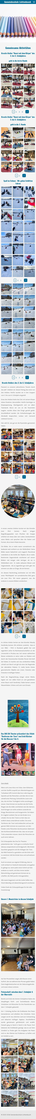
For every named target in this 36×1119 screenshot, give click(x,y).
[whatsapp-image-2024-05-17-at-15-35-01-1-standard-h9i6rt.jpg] (6, 80)
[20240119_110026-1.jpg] (18, 203)
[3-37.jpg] (6, 593)
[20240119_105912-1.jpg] (18, 214)
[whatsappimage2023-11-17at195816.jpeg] (18, 468)
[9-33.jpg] (29, 616)
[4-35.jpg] (18, 605)
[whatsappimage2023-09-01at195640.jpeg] (26, 1081)
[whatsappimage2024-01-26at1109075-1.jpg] (29, 300)
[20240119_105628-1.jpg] (29, 237)
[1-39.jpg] (18, 593)
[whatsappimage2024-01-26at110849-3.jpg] (6, 289)
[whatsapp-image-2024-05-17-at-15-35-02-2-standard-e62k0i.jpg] (6, 91)
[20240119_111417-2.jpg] (6, 203)
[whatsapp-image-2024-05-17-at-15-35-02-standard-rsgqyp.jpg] (29, 91)
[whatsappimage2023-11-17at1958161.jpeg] (6, 457)
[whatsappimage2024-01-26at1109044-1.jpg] (29, 357)
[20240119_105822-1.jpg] (29, 226)
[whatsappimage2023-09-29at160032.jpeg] (18, 920)
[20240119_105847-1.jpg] (18, 226)
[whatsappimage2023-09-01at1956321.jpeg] (26, 1064)
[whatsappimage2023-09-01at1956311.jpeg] (26, 1047)
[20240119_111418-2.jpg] (6, 191)
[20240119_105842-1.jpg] (6, 237)
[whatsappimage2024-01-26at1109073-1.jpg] (6, 323)
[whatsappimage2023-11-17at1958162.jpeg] (6, 468)
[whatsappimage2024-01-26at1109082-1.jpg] (6, 300)
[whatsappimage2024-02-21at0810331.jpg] (18, 144)
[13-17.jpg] (29, 627)
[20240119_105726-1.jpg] (18, 237)
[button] (33, 744)
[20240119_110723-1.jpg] (29, 203)
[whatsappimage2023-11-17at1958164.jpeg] (6, 434)
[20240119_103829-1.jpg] (29, 271)
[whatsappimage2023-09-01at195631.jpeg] (9, 1047)
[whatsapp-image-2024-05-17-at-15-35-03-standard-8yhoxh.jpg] (29, 103)
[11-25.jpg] (18, 627)
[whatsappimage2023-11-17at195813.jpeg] (18, 434)
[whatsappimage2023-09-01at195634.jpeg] (26, 1098)
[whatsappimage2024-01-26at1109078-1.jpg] (29, 289)
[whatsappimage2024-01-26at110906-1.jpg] (29, 334)
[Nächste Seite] (27, 111)
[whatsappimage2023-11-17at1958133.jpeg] (18, 445)
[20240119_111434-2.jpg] (29, 191)
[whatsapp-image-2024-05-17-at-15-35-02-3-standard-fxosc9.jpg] (18, 91)
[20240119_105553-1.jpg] (18, 260)
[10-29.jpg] (6, 627)
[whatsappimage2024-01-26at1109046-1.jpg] (6, 357)
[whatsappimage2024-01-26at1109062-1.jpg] (6, 334)
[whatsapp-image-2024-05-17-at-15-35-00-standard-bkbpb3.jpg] (29, 69)
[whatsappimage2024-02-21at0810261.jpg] (29, 155)
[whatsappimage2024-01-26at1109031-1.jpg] (29, 369)
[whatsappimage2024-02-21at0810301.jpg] (29, 167)
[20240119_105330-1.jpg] (6, 271)
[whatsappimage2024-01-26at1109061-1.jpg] (18, 334)
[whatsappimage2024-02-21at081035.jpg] (29, 132)
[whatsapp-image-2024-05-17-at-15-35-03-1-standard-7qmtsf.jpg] (6, 103)
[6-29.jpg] (29, 605)
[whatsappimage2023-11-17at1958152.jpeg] (29, 468)
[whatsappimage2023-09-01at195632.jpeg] (9, 1064)
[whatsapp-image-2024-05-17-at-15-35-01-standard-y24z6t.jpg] (18, 80)
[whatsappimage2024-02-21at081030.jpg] (6, 167)
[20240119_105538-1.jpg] (29, 249)
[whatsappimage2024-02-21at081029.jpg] (6, 155)
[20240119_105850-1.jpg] (29, 214)
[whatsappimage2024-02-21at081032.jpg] (18, 167)
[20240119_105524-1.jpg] (6, 260)
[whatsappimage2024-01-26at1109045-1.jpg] (18, 357)
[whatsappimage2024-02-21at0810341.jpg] (18, 132)
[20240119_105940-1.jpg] (6, 226)
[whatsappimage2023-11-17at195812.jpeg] (29, 434)
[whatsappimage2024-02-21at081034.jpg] (6, 144)
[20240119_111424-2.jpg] (18, 191)
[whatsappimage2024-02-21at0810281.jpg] (18, 155)
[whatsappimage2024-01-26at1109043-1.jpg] (18, 369)
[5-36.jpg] (6, 605)
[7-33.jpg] (6, 616)
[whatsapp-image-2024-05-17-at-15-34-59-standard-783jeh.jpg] (6, 69)
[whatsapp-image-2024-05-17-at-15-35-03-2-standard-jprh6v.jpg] (18, 103)
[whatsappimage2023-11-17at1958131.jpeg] (29, 457)
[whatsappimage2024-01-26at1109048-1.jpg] (18, 346)
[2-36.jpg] (29, 593)
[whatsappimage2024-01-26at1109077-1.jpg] (18, 300)
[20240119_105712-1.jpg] (6, 249)
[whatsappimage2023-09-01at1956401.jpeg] (9, 1098)
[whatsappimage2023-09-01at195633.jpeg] (9, 1081)
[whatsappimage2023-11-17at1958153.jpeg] (6, 445)
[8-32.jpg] (18, 616)
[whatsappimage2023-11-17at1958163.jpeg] (29, 445)
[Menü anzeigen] (34, 2)
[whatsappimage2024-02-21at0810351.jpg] (6, 132)
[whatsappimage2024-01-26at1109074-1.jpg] (18, 311)
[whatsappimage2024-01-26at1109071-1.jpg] (18, 323)
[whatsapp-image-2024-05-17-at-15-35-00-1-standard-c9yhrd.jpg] (18, 69)
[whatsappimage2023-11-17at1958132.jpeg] (18, 457)
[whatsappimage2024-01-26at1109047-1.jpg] (29, 346)
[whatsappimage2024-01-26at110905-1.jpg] (6, 346)
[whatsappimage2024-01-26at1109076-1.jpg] (6, 311)
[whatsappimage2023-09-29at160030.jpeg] (18, 954)
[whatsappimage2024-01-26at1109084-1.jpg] (18, 289)
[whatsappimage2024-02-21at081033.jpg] (29, 144)
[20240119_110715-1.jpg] (6, 214)
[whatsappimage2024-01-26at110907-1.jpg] (29, 323)
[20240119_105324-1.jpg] (29, 260)
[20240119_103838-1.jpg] (18, 271)
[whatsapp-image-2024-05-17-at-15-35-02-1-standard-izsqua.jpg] (29, 80)
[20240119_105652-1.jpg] (18, 249)
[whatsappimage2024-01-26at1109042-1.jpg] (6, 369)
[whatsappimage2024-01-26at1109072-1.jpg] (29, 311)
